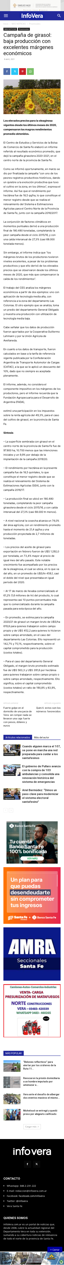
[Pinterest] (22, 71)
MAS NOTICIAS (19, 23)
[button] (5, 15)
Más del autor (41, 737)
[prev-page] (5, 810)
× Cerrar (54, 1249)
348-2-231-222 (28, 1185)
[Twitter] (14, 71)
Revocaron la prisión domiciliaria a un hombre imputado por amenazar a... (41, 1081)
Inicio (5, 23)
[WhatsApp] (30, 71)
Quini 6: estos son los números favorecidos (48, 709)
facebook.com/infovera (32, 1196)
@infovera (22, 1201)
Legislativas (9, 798)
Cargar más (31, 1126)
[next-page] (11, 810)
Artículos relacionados (17, 737)
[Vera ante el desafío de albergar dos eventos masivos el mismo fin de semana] (11, 1098)
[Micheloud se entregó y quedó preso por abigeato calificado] (11, 1115)
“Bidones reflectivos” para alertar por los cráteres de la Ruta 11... (39, 1065)
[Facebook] (6, 71)
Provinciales (34, 23)
